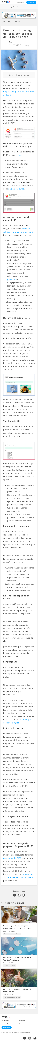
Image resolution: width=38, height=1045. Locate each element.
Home (3, 7)
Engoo (3, 22)
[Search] (35, 7)
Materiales (22, 1020)
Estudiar (17, 22)
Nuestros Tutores (7, 1024)
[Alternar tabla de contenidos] (19, 75)
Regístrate (31, 2)
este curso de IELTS (12, 858)
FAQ (20, 1024)
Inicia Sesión (20, 2)
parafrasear (12, 279)
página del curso (16, 189)
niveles (19, 155)
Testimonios (5, 1020)
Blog (9, 22)
